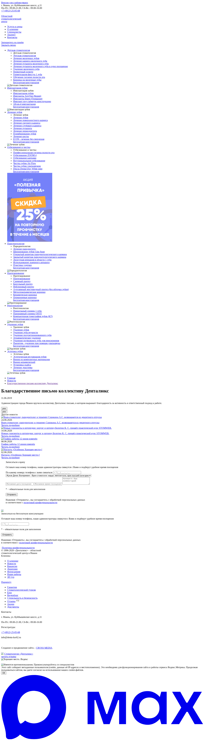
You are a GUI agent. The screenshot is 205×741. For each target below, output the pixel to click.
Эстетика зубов (15, 351)
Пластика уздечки (22, 265)
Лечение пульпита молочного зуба (31, 63)
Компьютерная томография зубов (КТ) (33, 316)
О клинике (12, 29)
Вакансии (12, 566)
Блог (9, 592)
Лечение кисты (21, 136)
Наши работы (14, 574)
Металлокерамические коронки (29, 292)
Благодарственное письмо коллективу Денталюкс (32, 383)
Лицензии (12, 569)
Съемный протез (21, 281)
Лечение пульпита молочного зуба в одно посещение (40, 66)
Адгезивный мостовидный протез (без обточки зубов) (41, 289)
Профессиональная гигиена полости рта (33, 152)
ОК (3, 673)
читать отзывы (8, 656)
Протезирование (15, 273)
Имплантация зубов (17, 88)
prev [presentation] (4, 408)
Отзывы (11, 601)
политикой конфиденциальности (40, 502)
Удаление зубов (15, 324)
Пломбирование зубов (24, 133)
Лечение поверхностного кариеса (30, 120)
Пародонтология (15, 243)
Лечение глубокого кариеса (27, 125)
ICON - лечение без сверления (28, 139)
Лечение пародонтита (24, 249)
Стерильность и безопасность (22, 598)
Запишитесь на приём (12, 42)
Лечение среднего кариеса (26, 123)
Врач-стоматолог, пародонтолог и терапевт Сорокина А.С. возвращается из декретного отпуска (50, 422)
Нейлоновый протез (23, 286)
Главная (11, 378)
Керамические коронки (25, 294)
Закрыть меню (8, 45)
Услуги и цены (14, 26)
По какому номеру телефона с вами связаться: (29, 472)
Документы (13, 607)
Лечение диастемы (22, 367)
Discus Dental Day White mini (27, 168)
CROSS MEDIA (44, 648)
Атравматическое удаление (27, 338)
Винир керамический (24, 362)
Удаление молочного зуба (26, 69)
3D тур (10, 577)
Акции (11, 34)
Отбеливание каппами (24, 158)
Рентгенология (15, 305)
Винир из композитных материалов (31, 359)
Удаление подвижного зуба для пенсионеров (36, 340)
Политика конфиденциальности (18, 547)
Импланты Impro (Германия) (27, 98)
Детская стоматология (18, 50)
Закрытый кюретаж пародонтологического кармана (39, 257)
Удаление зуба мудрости (25, 332)
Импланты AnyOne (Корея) (27, 96)
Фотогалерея (13, 571)
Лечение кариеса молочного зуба (30, 61)
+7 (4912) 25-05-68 (10, 10)
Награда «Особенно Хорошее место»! (20, 455)
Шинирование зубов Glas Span (29, 251)
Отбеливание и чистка (18, 147)
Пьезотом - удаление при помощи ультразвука (36, 343)
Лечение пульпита (22, 128)
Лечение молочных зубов (26, 58)
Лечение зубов (14, 112)
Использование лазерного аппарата (31, 262)
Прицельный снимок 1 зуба (27, 311)
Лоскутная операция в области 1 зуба (32, 259)
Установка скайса (22, 365)
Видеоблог (12, 595)
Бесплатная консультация (26, 82)
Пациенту (6, 582)
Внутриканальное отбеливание (29, 160)
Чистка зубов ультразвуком (27, 166)
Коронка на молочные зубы (27, 80)
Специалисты (14, 32)
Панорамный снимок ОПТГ (27, 313)
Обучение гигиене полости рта (29, 77)
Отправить (12, 494)
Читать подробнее (10, 425)
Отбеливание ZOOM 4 (24, 155)
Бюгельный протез (22, 284)
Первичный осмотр (23, 71)
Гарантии (12, 587)
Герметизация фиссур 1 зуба (27, 74)
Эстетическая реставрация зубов (30, 356)
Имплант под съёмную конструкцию (32, 101)
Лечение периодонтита (25, 131)
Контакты (12, 37)
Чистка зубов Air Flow (24, 163)
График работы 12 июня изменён (18, 444)
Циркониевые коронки (25, 297)
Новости (11, 380)
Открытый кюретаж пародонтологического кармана (40, 254)
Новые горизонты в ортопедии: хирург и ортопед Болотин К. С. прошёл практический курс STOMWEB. (55, 433)
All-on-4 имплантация (24, 104)
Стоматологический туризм (21, 590)
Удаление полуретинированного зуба (32, 335)
